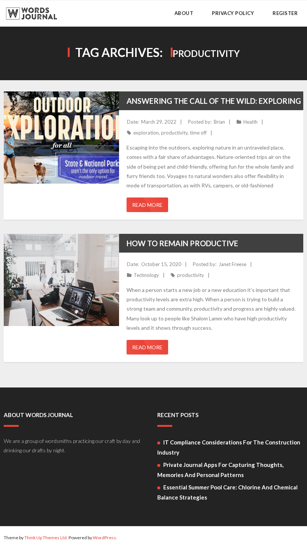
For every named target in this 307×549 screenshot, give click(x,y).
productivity (174, 133)
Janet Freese (232, 264)
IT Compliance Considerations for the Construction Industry (228, 447)
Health (250, 122)
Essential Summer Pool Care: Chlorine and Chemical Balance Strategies (227, 492)
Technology (146, 275)
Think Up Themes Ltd (45, 537)
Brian (219, 122)
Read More (147, 205)
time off (198, 133)
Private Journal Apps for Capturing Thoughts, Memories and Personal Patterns (220, 469)
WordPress (104, 537)
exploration (146, 133)
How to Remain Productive (182, 243)
